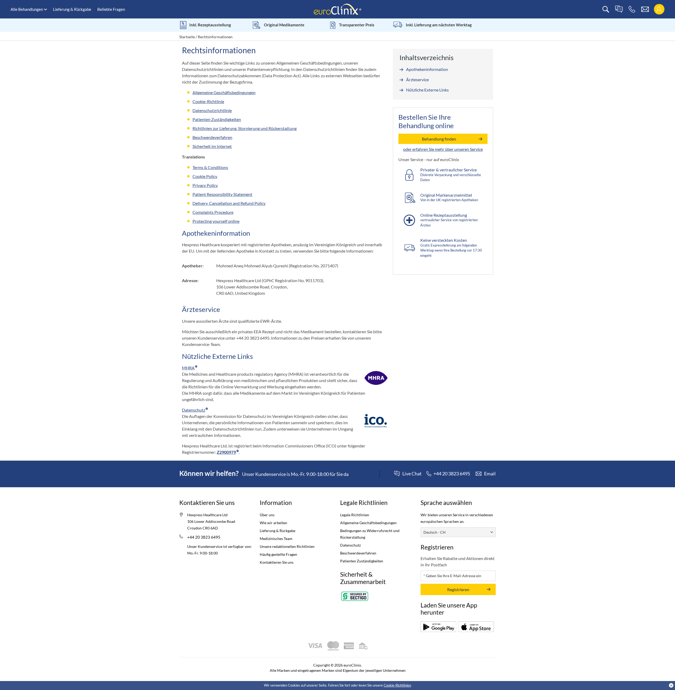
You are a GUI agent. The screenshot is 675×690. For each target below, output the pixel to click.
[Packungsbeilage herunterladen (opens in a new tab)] (438, 626)
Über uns (267, 515)
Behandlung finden (439, 138)
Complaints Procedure (212, 212)
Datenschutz (350, 545)
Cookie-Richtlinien (397, 685)
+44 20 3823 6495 (203, 537)
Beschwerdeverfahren (358, 553)
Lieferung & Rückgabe (72, 9)
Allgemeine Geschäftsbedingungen (368, 522)
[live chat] (619, 9)
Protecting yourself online (215, 221)
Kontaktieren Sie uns (276, 562)
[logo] (337, 9)
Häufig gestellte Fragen (278, 554)
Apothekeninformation (427, 69)
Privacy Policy (205, 185)
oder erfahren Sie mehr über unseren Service (443, 149)
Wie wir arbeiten (273, 522)
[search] (605, 9)
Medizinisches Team (276, 538)
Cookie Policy (204, 176)
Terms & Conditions (210, 167)
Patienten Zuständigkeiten (361, 561)
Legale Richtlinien (354, 515)
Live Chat (412, 473)
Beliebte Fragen (111, 9)
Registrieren (458, 589)
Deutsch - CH (434, 532)
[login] (659, 9)
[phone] (632, 9)
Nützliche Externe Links (427, 89)
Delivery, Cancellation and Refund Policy (229, 203)
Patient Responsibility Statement (222, 194)
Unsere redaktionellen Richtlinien (287, 546)
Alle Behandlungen (27, 9)
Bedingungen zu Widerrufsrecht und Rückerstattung (369, 533)
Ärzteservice (417, 79)
